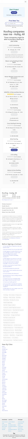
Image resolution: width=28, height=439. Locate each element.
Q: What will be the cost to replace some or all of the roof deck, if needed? (13, 289)
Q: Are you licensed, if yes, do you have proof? (12, 249)
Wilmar (3, 362)
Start (3, 407)
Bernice (3, 383)
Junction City (4, 371)
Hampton (4, 368)
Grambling (4, 394)
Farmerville (4, 392)
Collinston (4, 388)
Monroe (3, 380)
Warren (3, 361)
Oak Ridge (4, 401)
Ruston (3, 404)
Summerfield (4, 379)
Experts (9, 423)
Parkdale (4, 358)
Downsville (4, 389)
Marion (3, 398)
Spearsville (4, 406)
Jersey (3, 353)
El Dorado (4, 367)
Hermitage (4, 352)
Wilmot (3, 364)
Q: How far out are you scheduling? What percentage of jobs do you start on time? (11, 279)
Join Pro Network (11, 421)
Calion (3, 365)
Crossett (4, 348)
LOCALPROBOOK (8, 1)
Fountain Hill (4, 349)
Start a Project (4, 426)
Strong (3, 376)
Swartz (3, 409)
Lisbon (3, 377)
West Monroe (5, 410)
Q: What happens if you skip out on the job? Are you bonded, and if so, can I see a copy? (12, 259)
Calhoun (4, 385)
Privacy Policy (20, 423)
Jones (3, 395)
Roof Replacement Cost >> (7, 199)
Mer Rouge (4, 400)
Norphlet (4, 374)
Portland (4, 359)
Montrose (4, 356)
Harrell (3, 370)
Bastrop (3, 382)
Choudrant (4, 386)
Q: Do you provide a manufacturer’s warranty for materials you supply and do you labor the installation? (12, 285)
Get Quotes (14, 149)
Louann (3, 373)
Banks (3, 346)
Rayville (3, 403)
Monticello (4, 355)
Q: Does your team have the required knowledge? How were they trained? (11, 262)
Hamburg (4, 350)
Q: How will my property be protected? (11, 268)
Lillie (3, 397)
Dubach (3, 391)
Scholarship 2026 (21, 421)
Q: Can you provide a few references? (11, 273)
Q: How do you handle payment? (10, 282)
